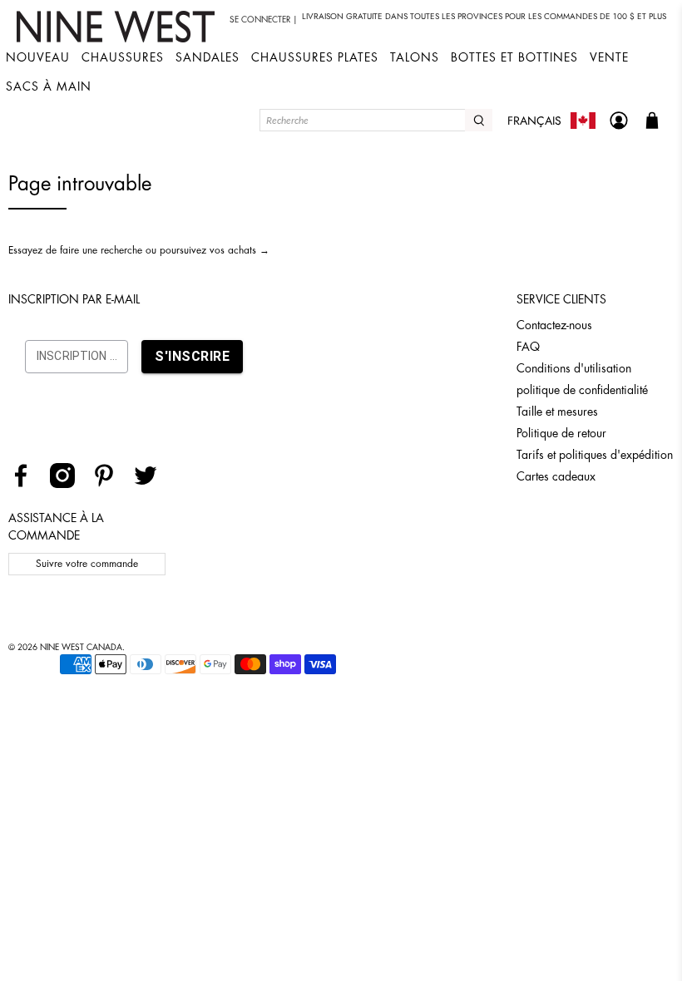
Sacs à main (48, 86)
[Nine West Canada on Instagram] (68, 484)
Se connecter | (264, 20)
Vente (609, 57)
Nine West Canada (81, 647)
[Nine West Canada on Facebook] (27, 484)
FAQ (528, 346)
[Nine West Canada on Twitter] (151, 484)
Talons (414, 57)
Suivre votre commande (87, 564)
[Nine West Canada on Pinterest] (110, 484)
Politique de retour (561, 433)
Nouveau (38, 57)
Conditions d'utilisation (573, 368)
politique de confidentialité (582, 390)
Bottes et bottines (514, 57)
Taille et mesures (557, 411)
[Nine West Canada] (118, 26)
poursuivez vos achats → (214, 250)
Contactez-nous (554, 325)
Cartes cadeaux (556, 476)
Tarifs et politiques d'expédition (594, 455)
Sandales (207, 57)
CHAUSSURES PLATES (314, 57)
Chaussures (123, 57)
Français (534, 120)
